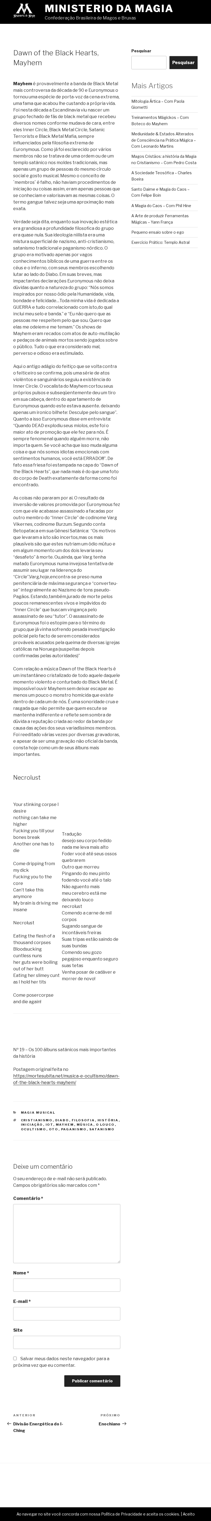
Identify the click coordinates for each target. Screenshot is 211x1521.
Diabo (62, 1120)
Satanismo (102, 1129)
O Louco (105, 1125)
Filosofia (83, 1120)
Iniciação (32, 1125)
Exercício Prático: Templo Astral (160, 242)
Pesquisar (141, 50)
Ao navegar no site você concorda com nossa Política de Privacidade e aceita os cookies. (98, 1514)
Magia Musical (38, 1112)
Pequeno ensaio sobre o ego (157, 232)
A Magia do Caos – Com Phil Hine (161, 205)
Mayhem (65, 1125)
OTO (54, 1129)
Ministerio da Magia (109, 8)
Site (18, 1330)
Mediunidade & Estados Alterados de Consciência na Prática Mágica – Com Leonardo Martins (163, 139)
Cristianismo (37, 1120)
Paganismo (74, 1129)
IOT (49, 1125)
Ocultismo (33, 1129)
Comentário (28, 1198)
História (108, 1120)
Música (85, 1125)
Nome (21, 1273)
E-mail (22, 1301)
